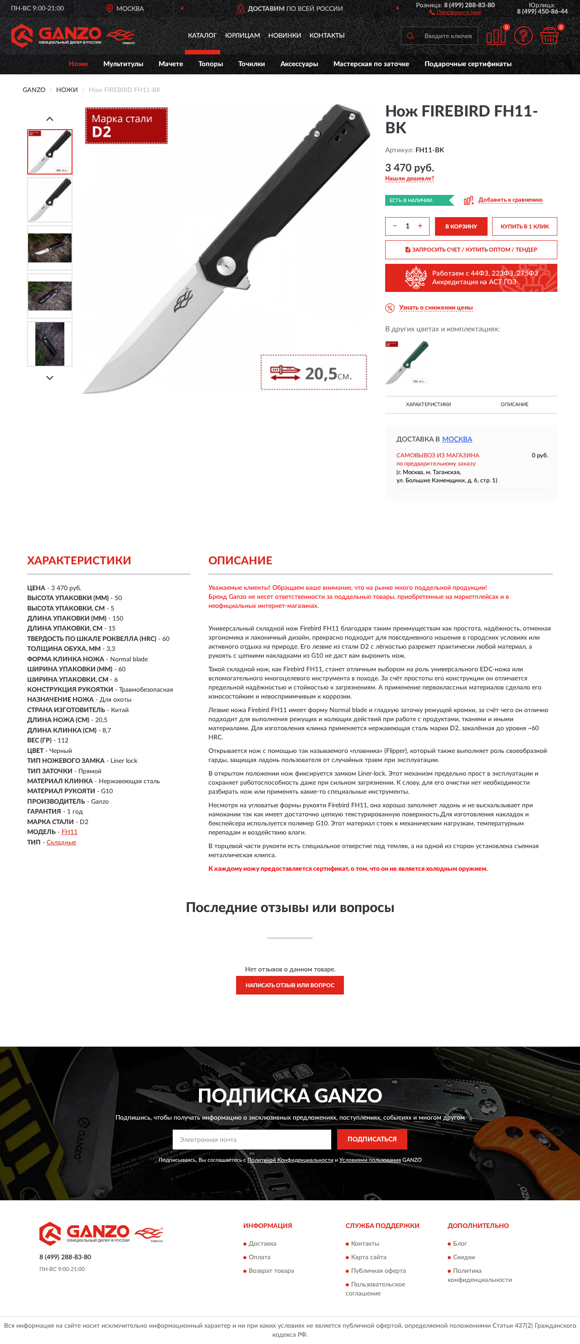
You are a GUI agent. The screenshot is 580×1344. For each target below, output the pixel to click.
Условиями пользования (370, 1160)
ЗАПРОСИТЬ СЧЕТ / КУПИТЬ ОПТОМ (474, 249)
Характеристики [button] (428, 404)
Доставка (262, 1244)
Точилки (251, 64)
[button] (455, 12)
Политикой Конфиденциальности (290, 1160)
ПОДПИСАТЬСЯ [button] (372, 1139)
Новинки (284, 36)
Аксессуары (299, 64)
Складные (61, 842)
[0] (549, 35)
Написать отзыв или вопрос (290, 985)
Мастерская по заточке (371, 64)
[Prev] (49, 118)
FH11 (69, 832)
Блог (460, 1244)
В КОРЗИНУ (461, 226)
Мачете (171, 64)
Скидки (464, 1257)
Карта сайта (369, 1257)
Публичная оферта (378, 1271)
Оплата (260, 1257)
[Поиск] (410, 36)
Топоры (210, 64)
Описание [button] (514, 404)
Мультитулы (123, 64)
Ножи (78, 64)
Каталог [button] (202, 36)
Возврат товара (271, 1271)
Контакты (327, 36)
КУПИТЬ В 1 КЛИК (525, 226)
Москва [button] (457, 439)
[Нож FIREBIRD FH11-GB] (407, 362)
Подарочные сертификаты (468, 64)
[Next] (49, 378)
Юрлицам (242, 36)
